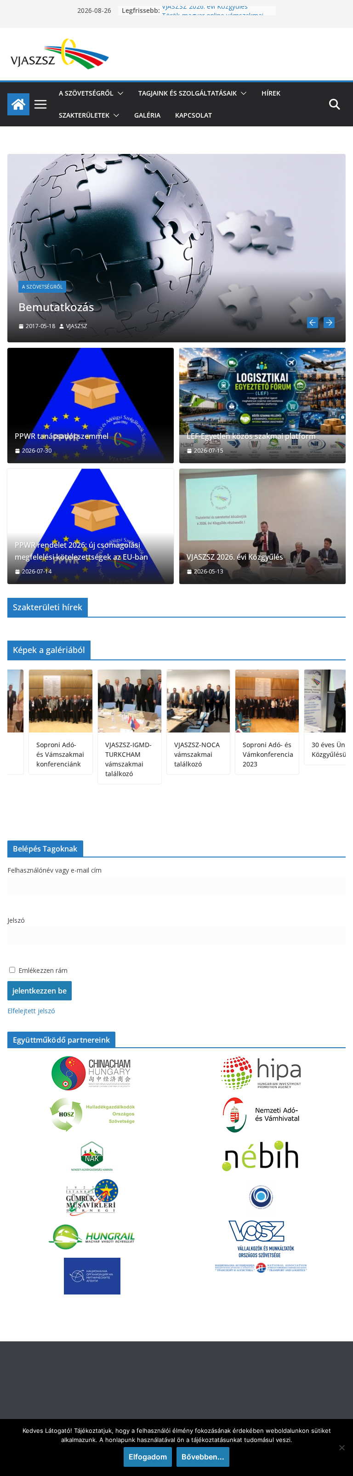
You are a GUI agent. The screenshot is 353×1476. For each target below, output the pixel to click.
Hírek (271, 93)
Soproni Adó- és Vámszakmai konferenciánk (36, 754)
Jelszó (16, 920)
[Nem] (341, 1447)
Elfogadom (148, 1456)
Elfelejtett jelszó (31, 1010)
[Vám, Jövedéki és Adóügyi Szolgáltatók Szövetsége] (18, 104)
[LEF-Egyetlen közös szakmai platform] (262, 405)
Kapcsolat (193, 115)
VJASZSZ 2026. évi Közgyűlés (205, 10)
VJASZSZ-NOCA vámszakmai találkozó (172, 754)
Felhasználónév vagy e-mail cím (54, 870)
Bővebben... (203, 1456)
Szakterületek (84, 115)
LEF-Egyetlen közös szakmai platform (251, 436)
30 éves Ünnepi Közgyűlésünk (310, 749)
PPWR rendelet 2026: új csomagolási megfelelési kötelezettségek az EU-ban (81, 551)
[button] (119, 93)
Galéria (147, 115)
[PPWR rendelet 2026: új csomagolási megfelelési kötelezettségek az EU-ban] (90, 526)
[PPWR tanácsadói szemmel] (90, 405)
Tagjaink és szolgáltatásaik (187, 93)
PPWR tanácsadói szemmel (61, 436)
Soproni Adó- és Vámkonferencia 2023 (243, 754)
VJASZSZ (50, 326)
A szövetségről (86, 93)
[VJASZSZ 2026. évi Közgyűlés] (262, 526)
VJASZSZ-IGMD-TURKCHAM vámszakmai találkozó (103, 759)
